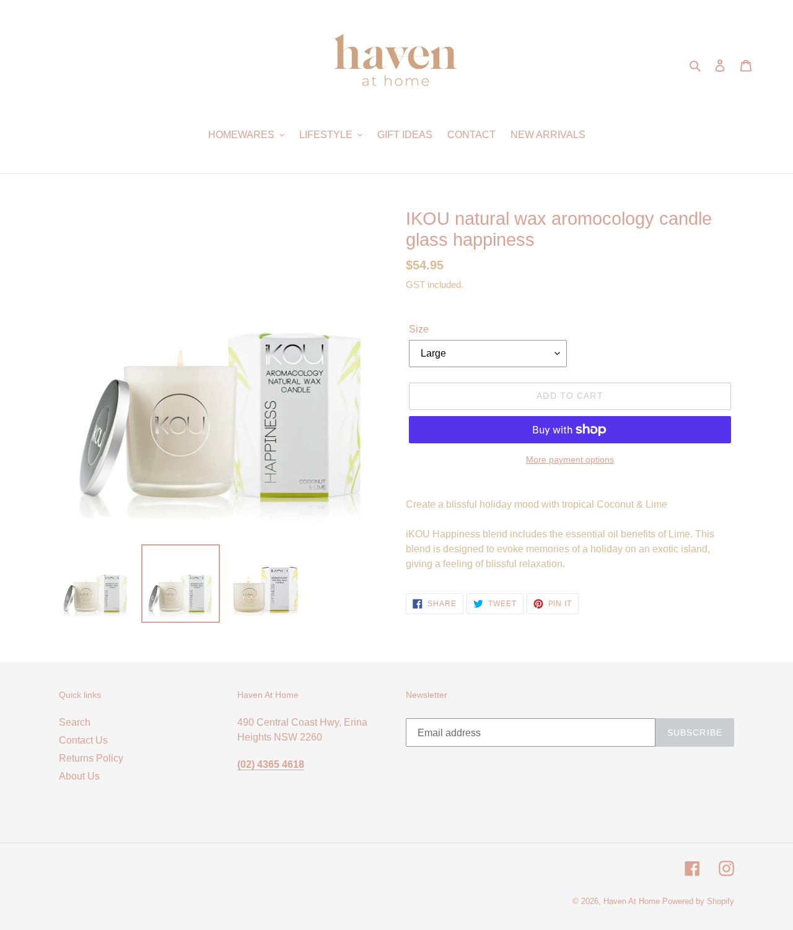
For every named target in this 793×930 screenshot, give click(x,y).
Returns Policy (91, 758)
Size (419, 329)
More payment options (570, 459)
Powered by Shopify (698, 901)
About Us (79, 776)
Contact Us (83, 740)
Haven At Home (631, 901)
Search (74, 722)
